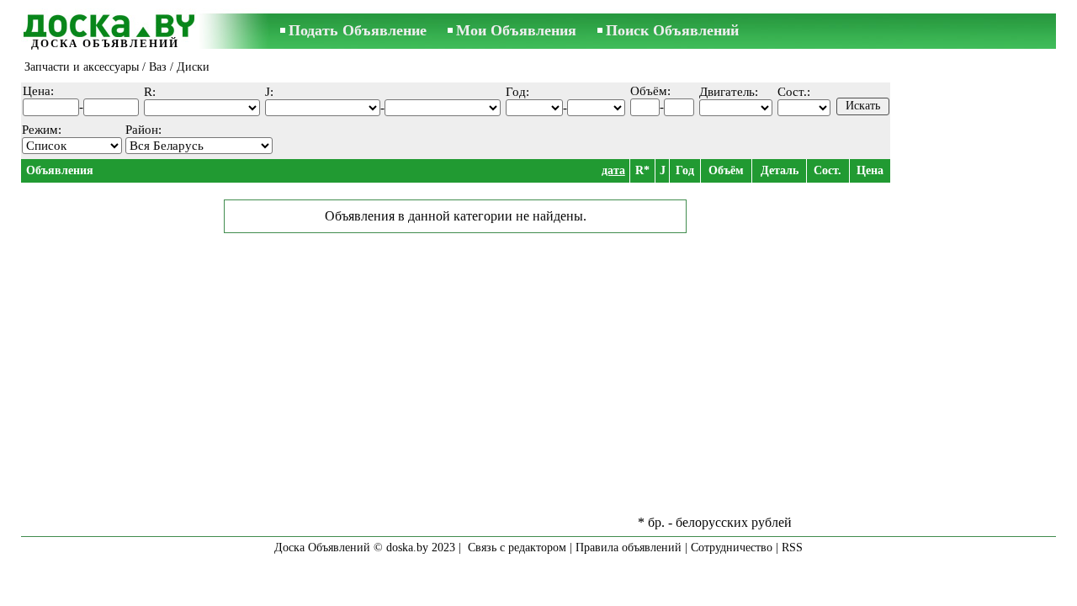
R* (642, 170)
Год (685, 170)
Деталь (779, 170)
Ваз (158, 67)
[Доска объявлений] (105, 22)
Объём (726, 170)
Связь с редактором (517, 547)
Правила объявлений (629, 547)
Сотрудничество (731, 547)
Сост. (827, 170)
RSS (792, 547)
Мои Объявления (516, 30)
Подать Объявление (358, 30)
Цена (870, 170)
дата (613, 170)
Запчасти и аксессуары (81, 67)
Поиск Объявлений (672, 30)
